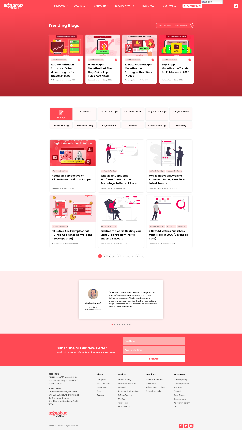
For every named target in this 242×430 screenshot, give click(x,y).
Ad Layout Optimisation (128, 391)
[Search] (236, 6)
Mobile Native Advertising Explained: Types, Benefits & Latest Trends (167, 179)
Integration (102, 387)
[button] (112, 324)
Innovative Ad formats (128, 383)
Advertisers (151, 383)
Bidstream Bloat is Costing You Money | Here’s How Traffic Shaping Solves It (121, 234)
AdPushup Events (181, 383)
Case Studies (179, 395)
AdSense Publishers (154, 379)
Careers (100, 395)
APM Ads (121, 399)
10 (128, 256)
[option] (65, 59)
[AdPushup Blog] (13, 6)
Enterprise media (153, 391)
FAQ (175, 407)
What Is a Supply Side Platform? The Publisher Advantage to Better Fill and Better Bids (119, 179)
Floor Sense (123, 403)
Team (99, 391)
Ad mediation (124, 407)
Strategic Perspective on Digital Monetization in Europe (71, 177)
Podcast (177, 391)
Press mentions (103, 383)
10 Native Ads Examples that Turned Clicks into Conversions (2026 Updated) (72, 234)
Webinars (178, 387)
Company (101, 379)
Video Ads (122, 387)
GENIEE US (59, 426)
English (208, 1)
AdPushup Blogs (181, 379)
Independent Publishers (156, 387)
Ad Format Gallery (182, 403)
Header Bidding (124, 379)
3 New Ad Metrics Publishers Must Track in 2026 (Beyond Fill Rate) (168, 234)
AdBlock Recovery (125, 395)
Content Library (181, 399)
